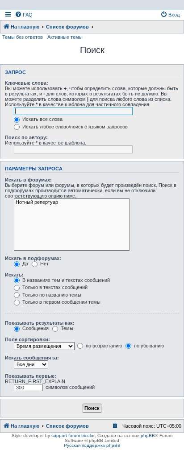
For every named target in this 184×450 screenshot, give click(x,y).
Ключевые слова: (26, 83)
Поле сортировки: (27, 339)
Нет (44, 263)
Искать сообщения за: (32, 357)
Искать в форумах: (28, 179)
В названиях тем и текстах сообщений (65, 280)
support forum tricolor (73, 435)
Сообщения (35, 328)
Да (24, 263)
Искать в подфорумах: (33, 258)
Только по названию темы (51, 294)
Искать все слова (42, 119)
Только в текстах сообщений (54, 287)
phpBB (148, 435)
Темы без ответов (22, 37)
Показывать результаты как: (40, 323)
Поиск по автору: (26, 137)
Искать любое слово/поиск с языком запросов (74, 126)
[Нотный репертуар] (72, 202)
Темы (66, 328)
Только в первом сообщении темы (60, 302)
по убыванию (148, 345)
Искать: (14, 274)
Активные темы (65, 37)
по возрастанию (103, 345)
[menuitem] (24, 14)
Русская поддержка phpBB (92, 445)
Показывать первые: (30, 376)
